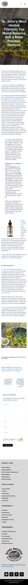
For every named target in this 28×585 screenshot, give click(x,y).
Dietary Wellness (6, 467)
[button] (6, 574)
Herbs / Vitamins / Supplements (10, 472)
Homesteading (5, 512)
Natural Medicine (6, 370)
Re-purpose (5, 517)
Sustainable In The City (8, 519)
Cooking (4, 491)
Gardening (4, 510)
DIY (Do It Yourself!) (7, 515)
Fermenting (5, 500)
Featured (15, 367)
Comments (10, 50)
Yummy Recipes (6, 488)
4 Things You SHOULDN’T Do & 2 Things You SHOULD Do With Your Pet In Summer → (20, 382)
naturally (8, 81)
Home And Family (6, 479)
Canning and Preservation (8, 496)
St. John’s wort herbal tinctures (9, 307)
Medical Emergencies (7, 543)
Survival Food (5, 541)
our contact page (8, 566)
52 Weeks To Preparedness (9, 531)
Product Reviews (15, 370)
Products (4, 522)
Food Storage (5, 493)
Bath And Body (6, 476)
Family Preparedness (7, 538)
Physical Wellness (6, 469)
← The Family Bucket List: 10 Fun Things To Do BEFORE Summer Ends (8, 381)
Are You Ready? (6, 536)
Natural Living (18, 369)
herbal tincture (18, 76)
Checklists (4, 534)
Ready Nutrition (20, 357)
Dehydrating (5, 498)
